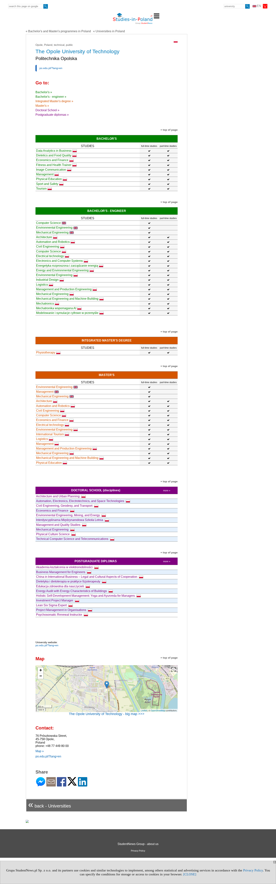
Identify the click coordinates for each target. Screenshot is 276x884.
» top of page (169, 129)
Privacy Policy (253, 870)
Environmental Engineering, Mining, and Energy (68, 515)
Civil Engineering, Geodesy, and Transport (64, 505)
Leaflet (144, 710)
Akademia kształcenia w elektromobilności (64, 567)
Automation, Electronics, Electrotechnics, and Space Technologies (80, 501)
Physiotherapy (45, 352)
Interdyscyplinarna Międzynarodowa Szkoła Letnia (70, 520)
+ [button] (40, 670)
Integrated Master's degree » (54, 101)
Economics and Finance (52, 160)
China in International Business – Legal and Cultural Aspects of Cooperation (87, 576)
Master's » (42, 105)
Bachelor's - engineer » (50, 96)
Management (45, 174)
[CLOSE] (189, 874)
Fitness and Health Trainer (53, 165)
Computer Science (48, 222)
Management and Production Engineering (64, 289)
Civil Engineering (47, 246)
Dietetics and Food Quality (53, 155)
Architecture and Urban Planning (58, 496)
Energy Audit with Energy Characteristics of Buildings (72, 591)
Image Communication (51, 169)
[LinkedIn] (82, 784)
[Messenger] (40, 784)
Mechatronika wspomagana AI (56, 308)
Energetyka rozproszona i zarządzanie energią (67, 265)
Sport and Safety (47, 183)
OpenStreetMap (158, 710)
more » (166, 490)
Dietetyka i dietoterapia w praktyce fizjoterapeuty (68, 581)
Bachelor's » (43, 92)
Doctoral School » (47, 110)
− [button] (40, 676)
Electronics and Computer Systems (59, 260)
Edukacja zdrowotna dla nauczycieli (60, 586)
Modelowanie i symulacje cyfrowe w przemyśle (67, 312)
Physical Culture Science (53, 534)
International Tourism (50, 434)
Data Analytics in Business (54, 150)
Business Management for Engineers (61, 572)
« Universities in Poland (109, 31)
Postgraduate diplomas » (52, 114)
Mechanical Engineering (52, 232)
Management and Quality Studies (58, 524)
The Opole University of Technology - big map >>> (106, 714)
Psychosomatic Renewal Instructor (59, 614)
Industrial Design (47, 279)
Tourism (41, 188)
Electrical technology (50, 256)
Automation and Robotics (53, 241)
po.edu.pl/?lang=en (50, 68)
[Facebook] (61, 784)
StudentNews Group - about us (138, 844)
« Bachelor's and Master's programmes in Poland (58, 31)
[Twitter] (72, 783)
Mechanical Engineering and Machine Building (67, 298)
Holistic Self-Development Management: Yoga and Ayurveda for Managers (86, 595)
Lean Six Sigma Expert (51, 605)
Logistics (42, 284)
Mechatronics (45, 303)
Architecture (44, 237)
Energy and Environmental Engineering (62, 270)
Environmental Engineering (54, 227)
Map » (39, 751)
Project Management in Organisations (61, 610)
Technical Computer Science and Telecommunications (72, 538)
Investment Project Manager (55, 600)
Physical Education (49, 179)
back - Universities (49, 804)
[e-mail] (51, 784)
